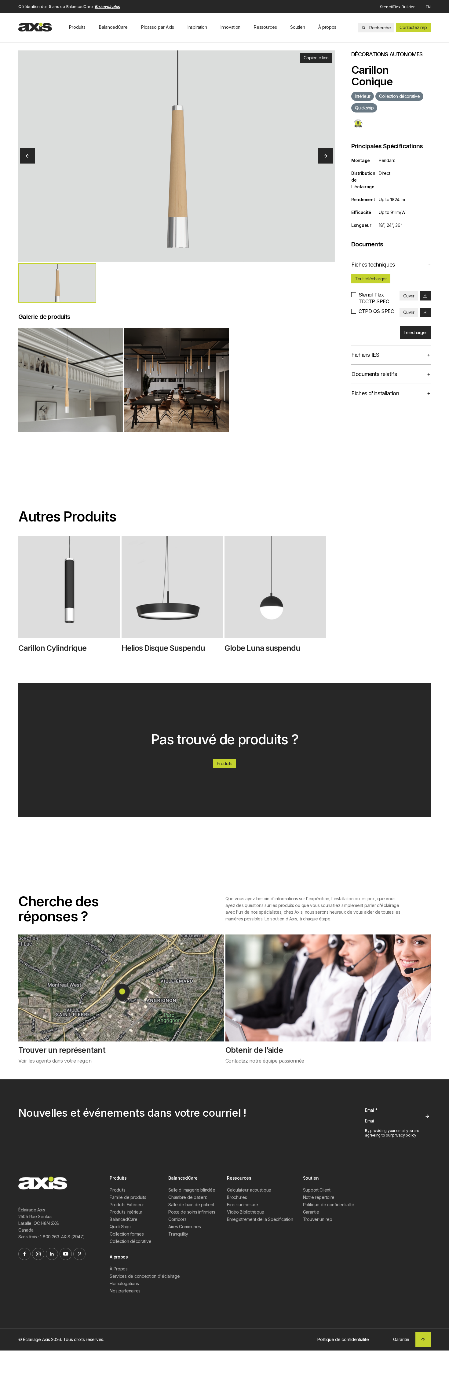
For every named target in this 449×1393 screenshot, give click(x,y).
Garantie (311, 1211)
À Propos (119, 1268)
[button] (57, 283)
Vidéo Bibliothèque (245, 1211)
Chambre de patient (187, 1197)
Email (371, 1110)
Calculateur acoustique (249, 1189)
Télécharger (415, 332)
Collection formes (127, 1233)
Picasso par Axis (157, 27)
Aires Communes (184, 1226)
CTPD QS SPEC (376, 311)
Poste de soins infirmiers (191, 1211)
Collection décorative (130, 1241)
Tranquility (178, 1233)
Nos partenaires (125, 1290)
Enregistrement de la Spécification (260, 1219)
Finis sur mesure (242, 1204)
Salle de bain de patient (191, 1204)
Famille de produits (128, 1197)
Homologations (124, 1283)
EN (428, 6)
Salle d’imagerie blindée (191, 1189)
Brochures (237, 1197)
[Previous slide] (27, 156)
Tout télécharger (371, 278)
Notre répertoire (319, 1197)
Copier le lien (316, 57)
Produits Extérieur (127, 1204)
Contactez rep (413, 27)
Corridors (177, 1219)
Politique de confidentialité (328, 1204)
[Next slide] (325, 156)
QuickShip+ (121, 1226)
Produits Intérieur (126, 1211)
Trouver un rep (317, 1219)
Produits (77, 27)
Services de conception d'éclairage (145, 1276)
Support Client (316, 1189)
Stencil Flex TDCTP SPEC (374, 298)
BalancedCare (113, 27)
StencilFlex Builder (397, 6)
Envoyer (427, 1116)
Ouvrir (408, 295)
